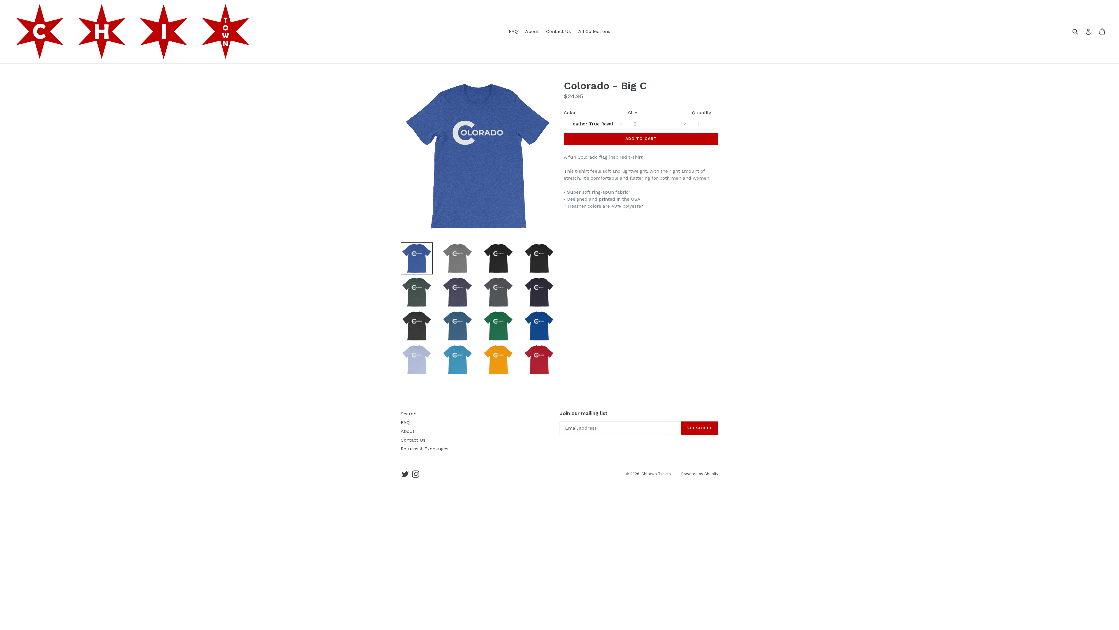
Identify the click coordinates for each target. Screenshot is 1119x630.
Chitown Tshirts (656, 474)
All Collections (594, 31)
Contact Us (558, 31)
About (532, 31)
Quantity (701, 113)
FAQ (513, 31)
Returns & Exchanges (424, 449)
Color (570, 113)
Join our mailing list (584, 413)
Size (632, 113)
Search (408, 413)
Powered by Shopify (699, 474)
